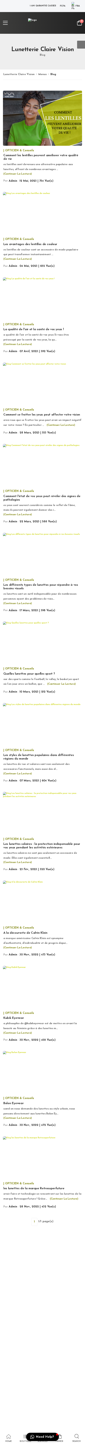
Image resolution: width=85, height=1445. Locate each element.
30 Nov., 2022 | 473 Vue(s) (37, 954)
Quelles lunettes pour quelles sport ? (29, 673)
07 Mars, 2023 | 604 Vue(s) (38, 780)
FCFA (62, 6)
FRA (78, 6)
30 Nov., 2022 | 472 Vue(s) (38, 1125)
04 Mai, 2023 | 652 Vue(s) (37, 266)
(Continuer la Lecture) (17, 174)
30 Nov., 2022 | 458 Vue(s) (38, 1040)
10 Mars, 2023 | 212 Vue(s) (37, 691)
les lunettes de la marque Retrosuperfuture (33, 1188)
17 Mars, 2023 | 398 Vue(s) (37, 610)
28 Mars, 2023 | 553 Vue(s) (38, 432)
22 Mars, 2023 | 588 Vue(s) (38, 521)
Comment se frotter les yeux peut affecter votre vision (41, 414)
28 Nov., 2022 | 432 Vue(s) (38, 1206)
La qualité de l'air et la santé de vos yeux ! (33, 329)
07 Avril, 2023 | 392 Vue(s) (37, 351)
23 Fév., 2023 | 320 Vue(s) (37, 869)
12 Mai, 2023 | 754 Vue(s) (36, 181)
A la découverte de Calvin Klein (25, 933)
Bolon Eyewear (13, 1103)
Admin (13, 181)
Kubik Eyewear (13, 1018)
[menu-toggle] (5, 23)
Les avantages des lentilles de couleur (30, 244)
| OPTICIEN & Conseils (18, 150)
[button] (42, 1437)
